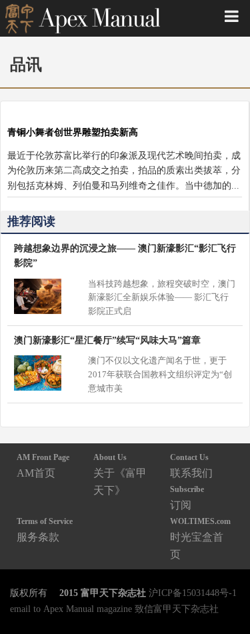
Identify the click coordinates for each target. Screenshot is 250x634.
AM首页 (43, 465)
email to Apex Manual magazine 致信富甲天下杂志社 (114, 608)
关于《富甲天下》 (120, 474)
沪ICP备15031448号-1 (193, 592)
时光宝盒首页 (200, 538)
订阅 (187, 497)
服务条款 (45, 529)
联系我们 (191, 465)
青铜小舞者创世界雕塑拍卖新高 (72, 132)
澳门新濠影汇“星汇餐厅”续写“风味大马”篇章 (107, 340)
